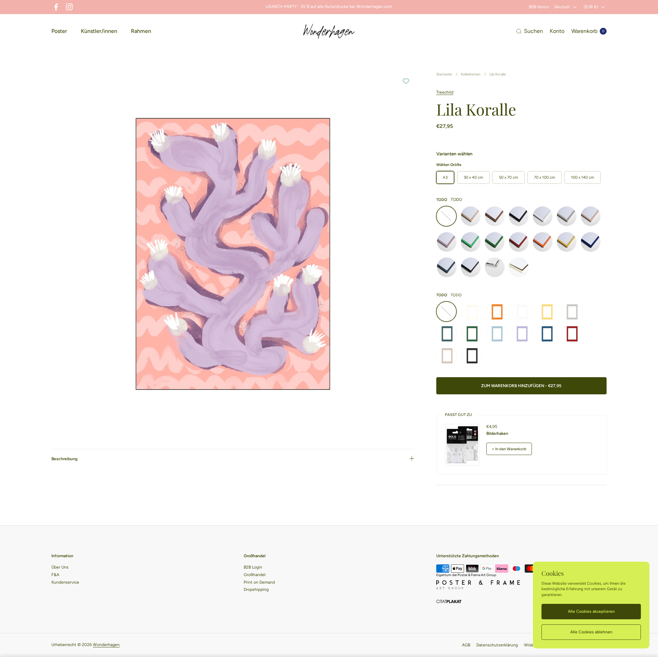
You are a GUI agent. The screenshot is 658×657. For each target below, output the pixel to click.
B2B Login (253, 567)
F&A (55, 574)
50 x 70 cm (508, 177)
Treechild (444, 92)
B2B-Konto (539, 6)
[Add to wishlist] (405, 80)
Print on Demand (259, 582)
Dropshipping (256, 589)
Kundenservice (65, 582)
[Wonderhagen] (329, 31)
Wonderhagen (106, 644)
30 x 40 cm (473, 177)
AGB (466, 645)
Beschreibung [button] (64, 459)
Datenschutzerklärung (497, 645)
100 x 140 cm (582, 177)
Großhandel (255, 574)
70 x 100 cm (544, 177)
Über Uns (60, 567)
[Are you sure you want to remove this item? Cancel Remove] (232, 253)
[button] (529, 31)
